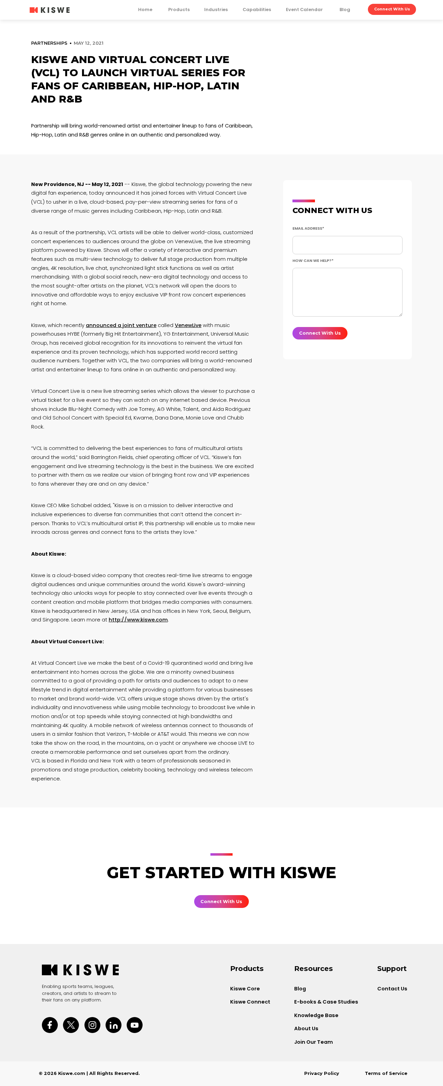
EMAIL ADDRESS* (308, 228)
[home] (49, 9)
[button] (179, 11)
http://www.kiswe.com (138, 619)
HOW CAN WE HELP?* (313, 260)
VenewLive (188, 325)
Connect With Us (392, 9)
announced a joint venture (121, 325)
